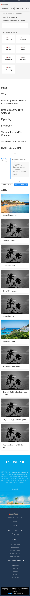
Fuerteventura (15, 577)
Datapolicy (15, 521)
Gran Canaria (15, 565)
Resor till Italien (15, 547)
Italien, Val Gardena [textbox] (20, 8)
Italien (10, 13)
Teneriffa (15, 571)
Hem (3, 13)
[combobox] (7, 8)
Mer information (18, 593)
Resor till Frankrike (15, 550)
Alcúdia (15, 574)
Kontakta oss (7, 184)
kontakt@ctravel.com (24, 0)
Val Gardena (19, 13)
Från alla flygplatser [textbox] (6, 8)
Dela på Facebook (21, 184)
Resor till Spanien (15, 544)
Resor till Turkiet (15, 553)
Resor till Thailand (15, 556)
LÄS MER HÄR (15, 489)
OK (10, 593)
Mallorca (15, 568)
